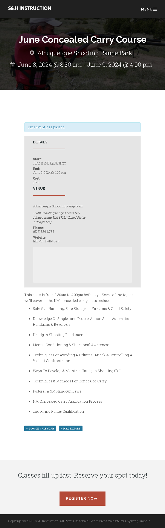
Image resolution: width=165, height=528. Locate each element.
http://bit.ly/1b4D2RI (47, 241)
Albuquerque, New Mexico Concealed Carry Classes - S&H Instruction (29, 11)
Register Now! (82, 498)
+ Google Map (42, 222)
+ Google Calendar (40, 428)
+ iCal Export (71, 428)
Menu (147, 9)
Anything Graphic (137, 521)
